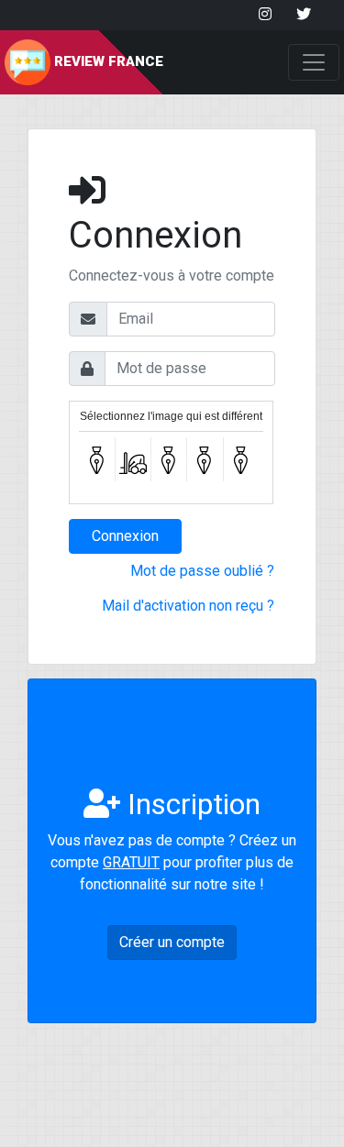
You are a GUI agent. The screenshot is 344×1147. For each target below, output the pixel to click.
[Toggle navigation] (313, 62)
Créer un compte (172, 942)
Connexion (125, 536)
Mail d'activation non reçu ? (188, 605)
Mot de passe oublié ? (202, 570)
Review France (106, 61)
